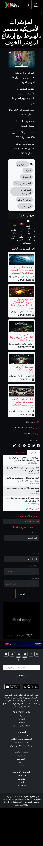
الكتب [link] (21, 765)
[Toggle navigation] (38, 13)
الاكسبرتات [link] (21, 759)
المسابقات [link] (21, 775)
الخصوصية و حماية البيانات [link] (21, 739)
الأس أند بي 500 (23, 183)
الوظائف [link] (21, 722)
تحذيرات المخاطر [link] (21, 742)
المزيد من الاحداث (32, 521)
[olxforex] (12, 5)
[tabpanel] (21, 484)
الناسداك (26, 176)
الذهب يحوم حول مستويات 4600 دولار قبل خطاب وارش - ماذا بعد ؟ (22, 303)
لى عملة (35, 553)
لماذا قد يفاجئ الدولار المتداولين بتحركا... (18, 376)
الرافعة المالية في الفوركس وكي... (20, 344)
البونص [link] (21, 782)
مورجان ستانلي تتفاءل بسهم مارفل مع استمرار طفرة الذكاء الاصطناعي (22, 270)
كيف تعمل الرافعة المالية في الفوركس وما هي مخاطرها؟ (22, 337)
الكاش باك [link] (21, 779)
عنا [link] (21, 716)
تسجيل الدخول (36, 4)
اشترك (21, 675)
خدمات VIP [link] (21, 785)
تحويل (21, 593)
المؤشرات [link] (22, 762)
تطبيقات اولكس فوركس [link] (21, 726)
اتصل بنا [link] (22, 719)
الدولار (27, 170)
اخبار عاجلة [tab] (33, 452)
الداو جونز (22, 164)
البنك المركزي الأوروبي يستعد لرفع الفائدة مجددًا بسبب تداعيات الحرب (22, 403)
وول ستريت (25, 206)
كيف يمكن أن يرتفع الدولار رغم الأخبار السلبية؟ (24, 369)
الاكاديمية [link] (21, 755)
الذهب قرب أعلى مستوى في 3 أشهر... (19, 311)
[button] (14, 445)
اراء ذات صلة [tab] (20, 452)
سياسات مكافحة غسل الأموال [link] (21, 745)
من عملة (35, 532)
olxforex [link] (18, 805)
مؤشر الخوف (24, 199)
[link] (36, 654)
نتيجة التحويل (34, 578)
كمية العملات (34, 566)
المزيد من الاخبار (32, 508)
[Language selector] (27, 5)
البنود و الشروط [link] (21, 736)
